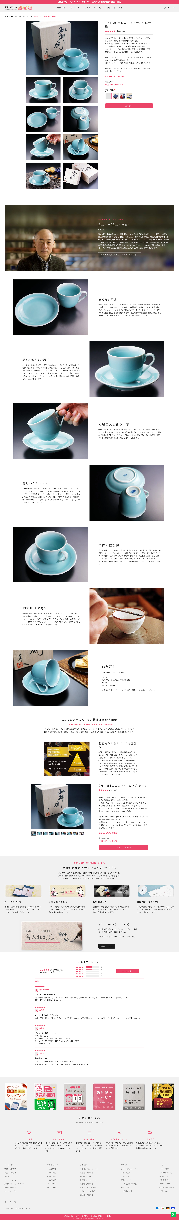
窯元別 (107, 8)
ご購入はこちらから (123, 847)
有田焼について (165, 1176)
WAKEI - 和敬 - (165, 1184)
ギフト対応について (128, 1169)
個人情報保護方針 (97, 1216)
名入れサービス (10, 1191)
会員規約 (85, 1216)
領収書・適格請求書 (167, 1188)
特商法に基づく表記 (71, 1216)
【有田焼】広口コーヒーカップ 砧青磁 (123, 785)
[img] (40, 987)
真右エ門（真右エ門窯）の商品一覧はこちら (119, 255)
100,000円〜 (51, 1188)
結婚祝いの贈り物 (86, 1173)
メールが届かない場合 (94, 1148)
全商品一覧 (60, 8)
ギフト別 (97, 8)
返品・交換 (125, 1188)
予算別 (87, 8)
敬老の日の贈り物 (86, 1195)
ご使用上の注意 (126, 1191)
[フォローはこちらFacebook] (5, 1202)
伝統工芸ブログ (165, 1180)
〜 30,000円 (51, 1176)
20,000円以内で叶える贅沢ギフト (21, 16)
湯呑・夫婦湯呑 (10, 1173)
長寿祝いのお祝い (86, 1176)
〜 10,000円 (51, 1169)
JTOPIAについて (165, 1173)
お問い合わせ (164, 1191)
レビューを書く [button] (127, 971)
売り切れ (129, 106)
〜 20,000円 (51, 1173)
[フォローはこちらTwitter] (10, 1202)
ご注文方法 (125, 1176)
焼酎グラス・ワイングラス (14, 1184)
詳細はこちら (106, 946)
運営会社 (110, 1216)
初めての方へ (126, 1173)
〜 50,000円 (51, 1180)
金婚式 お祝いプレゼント (89, 1169)
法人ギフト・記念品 (87, 1191)
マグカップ (8, 1176)
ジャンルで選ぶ (75, 8)
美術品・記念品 (10, 1188)
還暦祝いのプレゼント (88, 1180)
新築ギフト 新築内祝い (88, 1188)
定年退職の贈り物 (86, 1184)
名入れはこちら (54, 1148)
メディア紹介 (164, 1169)
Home (6, 16)
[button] (110, 31)
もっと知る (118, 8)
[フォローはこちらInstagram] (15, 1202)
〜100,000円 (51, 1184)
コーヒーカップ (10, 1180)
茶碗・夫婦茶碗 (10, 1169)
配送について (126, 1180)
